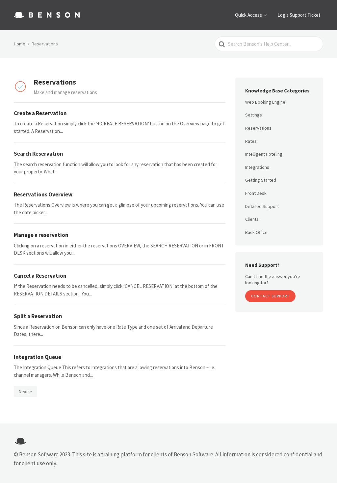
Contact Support (270, 295)
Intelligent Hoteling (263, 154)
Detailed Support (262, 206)
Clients (252, 219)
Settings (253, 115)
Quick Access (248, 15)
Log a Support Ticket (299, 15)
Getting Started (260, 180)
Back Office (256, 232)
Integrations (257, 167)
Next (23, 391)
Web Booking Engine (265, 102)
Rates (251, 141)
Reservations (258, 128)
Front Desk (256, 193)
